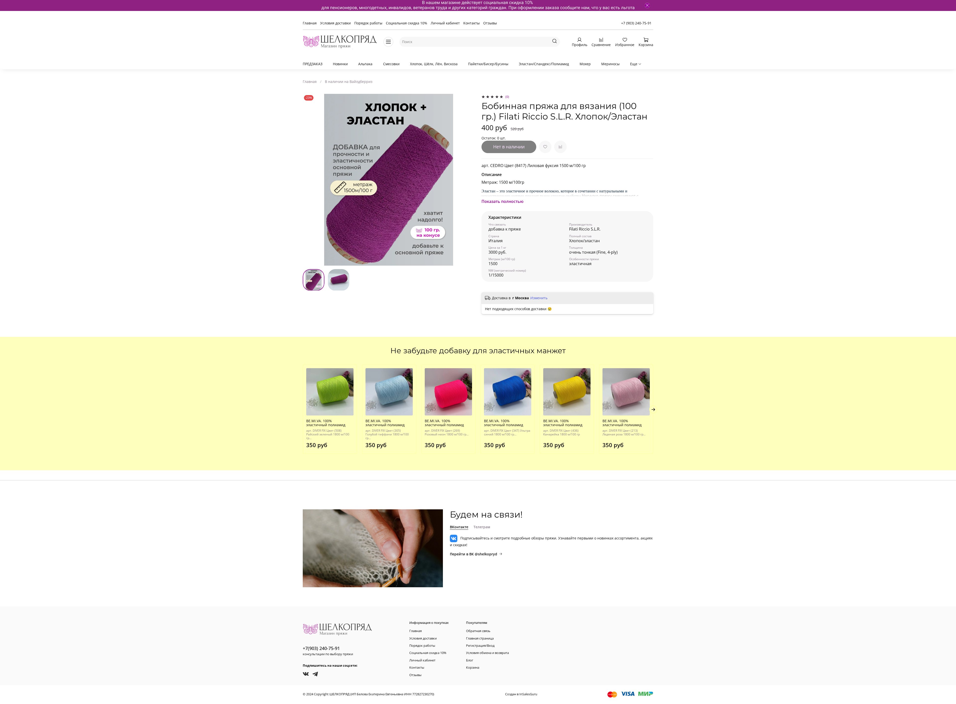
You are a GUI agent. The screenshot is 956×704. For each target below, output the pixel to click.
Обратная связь (478, 631)
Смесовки (391, 63)
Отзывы (490, 23)
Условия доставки (335, 23)
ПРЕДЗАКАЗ (312, 63)
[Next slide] (467, 180)
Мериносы (610, 63)
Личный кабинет (445, 23)
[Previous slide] (309, 180)
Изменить (538, 298)
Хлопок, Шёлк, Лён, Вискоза (434, 63)
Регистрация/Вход (480, 646)
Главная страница (480, 638)
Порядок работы (368, 23)
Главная (310, 23)
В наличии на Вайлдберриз (348, 81)
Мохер (585, 63)
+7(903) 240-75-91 (321, 648)
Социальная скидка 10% (406, 23)
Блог (469, 660)
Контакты (471, 23)
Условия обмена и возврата (487, 653)
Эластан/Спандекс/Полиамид (544, 63)
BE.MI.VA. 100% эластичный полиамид (325, 422)
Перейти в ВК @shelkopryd (473, 554)
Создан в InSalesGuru (521, 694)
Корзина (472, 667)
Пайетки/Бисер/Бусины (488, 63)
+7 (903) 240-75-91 (636, 23)
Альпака (365, 63)
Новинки (340, 63)
